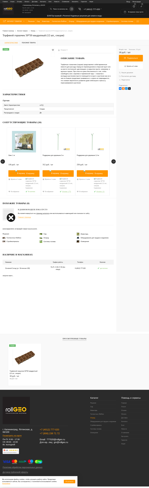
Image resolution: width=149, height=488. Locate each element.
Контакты (43, 1)
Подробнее (6, 483)
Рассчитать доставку (128, 76)
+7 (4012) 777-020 (49, 429)
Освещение (85, 241)
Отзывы (19, 1)
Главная (5, 1)
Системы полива (50, 241)
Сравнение (29, 188)
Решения (6, 234)
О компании (65, 1)
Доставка (35, 1)
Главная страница (24, 217)
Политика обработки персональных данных (22, 467)
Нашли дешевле (127, 72)
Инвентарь (84, 234)
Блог (50, 1)
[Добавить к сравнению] (53, 55)
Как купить (75, 1)
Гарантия (84, 1)
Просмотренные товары (74, 339)
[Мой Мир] (126, 88)
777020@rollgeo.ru (56, 439)
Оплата (27, 1)
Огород (46, 238)
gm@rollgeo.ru (61, 442)
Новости (56, 1)
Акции (91, 1)
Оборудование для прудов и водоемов (94, 238)
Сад (45, 234)
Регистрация (137, 2)
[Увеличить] (29, 67)
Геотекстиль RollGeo (14, 238)
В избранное (15, 191)
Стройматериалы (13, 241)
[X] (129, 88)
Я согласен (70, 481)
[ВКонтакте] (120, 88)
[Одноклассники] (123, 88)
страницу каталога (42, 213)
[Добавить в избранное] (53, 50)
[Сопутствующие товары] (3, 161)
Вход (128, 2)
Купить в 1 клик (16, 179)
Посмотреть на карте (12, 436)
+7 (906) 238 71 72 (50, 433)
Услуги (12, 1)
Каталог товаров (14, 21)
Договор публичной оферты (15, 472)
